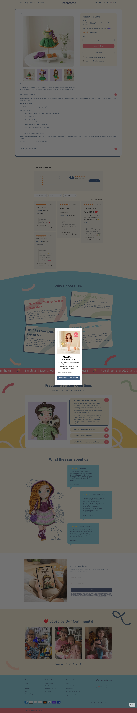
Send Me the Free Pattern (68, 378)
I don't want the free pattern (68, 381)
